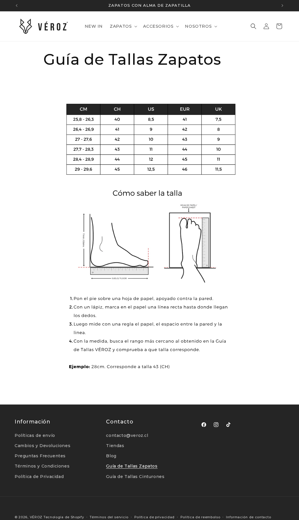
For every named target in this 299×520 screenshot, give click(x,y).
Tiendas (115, 445)
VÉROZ (36, 517)
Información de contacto (248, 517)
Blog (111, 455)
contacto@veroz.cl (127, 435)
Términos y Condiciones (42, 466)
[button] (123, 26)
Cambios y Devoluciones (42, 445)
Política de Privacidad (39, 476)
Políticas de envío (35, 435)
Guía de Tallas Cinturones (135, 476)
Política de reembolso (200, 517)
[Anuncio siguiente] (282, 5)
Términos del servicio (109, 517)
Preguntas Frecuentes (40, 455)
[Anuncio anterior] (16, 5)
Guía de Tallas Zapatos (131, 466)
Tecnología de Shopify (64, 517)
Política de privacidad (154, 517)
